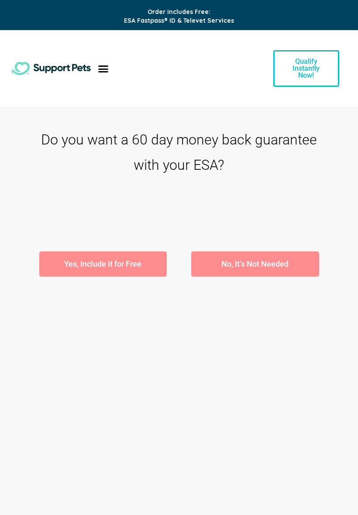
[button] (103, 68)
